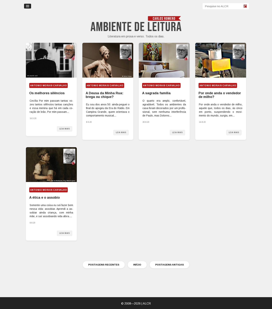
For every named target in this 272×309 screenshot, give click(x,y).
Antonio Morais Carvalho (48, 85)
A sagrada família (156, 93)
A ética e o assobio (44, 197)
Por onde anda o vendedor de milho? (220, 95)
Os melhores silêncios (47, 93)
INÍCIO (137, 264)
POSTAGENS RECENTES (103, 264)
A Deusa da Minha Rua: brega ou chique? (104, 95)
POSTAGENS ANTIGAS (169, 264)
